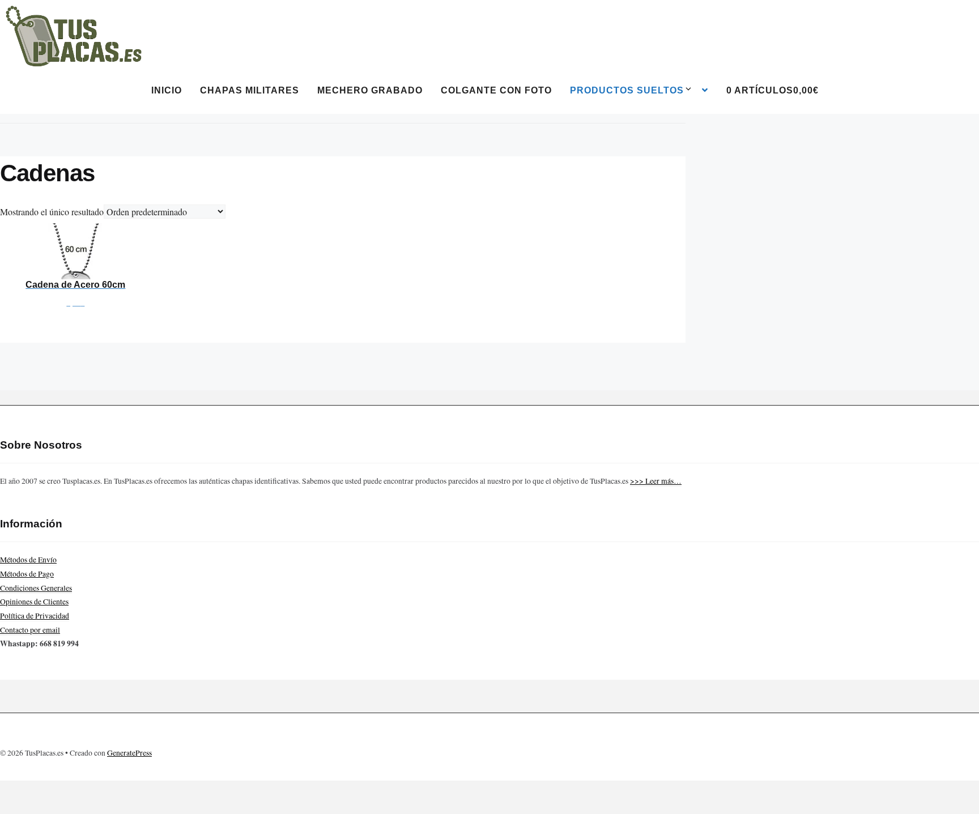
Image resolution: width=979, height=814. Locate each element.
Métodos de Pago (27, 574)
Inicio (166, 90)
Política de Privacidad (34, 616)
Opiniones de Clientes (34, 601)
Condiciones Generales (36, 588)
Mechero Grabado (370, 90)
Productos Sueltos (627, 90)
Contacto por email (30, 630)
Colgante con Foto (496, 90)
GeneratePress (129, 753)
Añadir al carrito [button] (75, 266)
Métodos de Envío (28, 560)
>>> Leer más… (656, 481)
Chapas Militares (249, 90)
